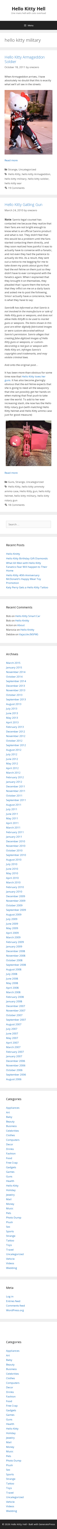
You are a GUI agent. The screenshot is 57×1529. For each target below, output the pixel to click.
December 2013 (15, 685)
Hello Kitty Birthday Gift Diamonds (27, 558)
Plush (9, 1222)
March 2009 (13, 937)
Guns (11, 482)
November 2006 (15, 1065)
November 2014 (15, 672)
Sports (10, 1231)
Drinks (10, 1149)
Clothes (10, 1135)
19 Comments (16, 188)
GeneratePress (47, 1524)
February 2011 (15, 832)
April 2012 (12, 768)
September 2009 (16, 910)
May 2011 (12, 818)
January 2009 (14, 946)
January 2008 (14, 1001)
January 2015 (14, 667)
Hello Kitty (14, 174)
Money (10, 1204)
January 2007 (14, 1056)
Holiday (11, 1190)
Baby (9, 1117)
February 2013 (15, 727)
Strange (12, 169)
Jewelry (10, 1194)
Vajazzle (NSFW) (28, 634)
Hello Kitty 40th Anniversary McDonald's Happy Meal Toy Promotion (23, 579)
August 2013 (13, 704)
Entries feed (13, 1301)
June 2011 (12, 814)
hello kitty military (16, 178)
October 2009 (14, 905)
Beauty (10, 1121)
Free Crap (12, 1162)
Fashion (11, 1153)
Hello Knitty (13, 553)
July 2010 (11, 864)
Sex (8, 1226)
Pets (8, 1213)
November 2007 (15, 1010)
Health (10, 1181)
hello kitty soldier (38, 178)
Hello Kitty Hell (28, 9)
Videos (10, 1263)
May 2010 (12, 873)
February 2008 (15, 997)
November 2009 (15, 900)
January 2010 (14, 891)
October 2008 (14, 960)
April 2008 (12, 987)
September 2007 (16, 1019)
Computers (12, 1140)
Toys (9, 1245)
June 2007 (12, 1033)
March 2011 (13, 827)
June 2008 (12, 978)
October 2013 (14, 695)
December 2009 (15, 896)
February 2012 (15, 777)
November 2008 (15, 955)
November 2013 (15, 690)
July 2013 (11, 708)
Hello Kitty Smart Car (27, 616)
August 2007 (13, 1024)
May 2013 (12, 717)
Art (8, 1112)
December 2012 (15, 731)
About (21, 625)
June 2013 (12, 713)
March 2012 (13, 772)
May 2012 (12, 763)
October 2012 (14, 740)
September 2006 (16, 1074)
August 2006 (13, 1079)
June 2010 (12, 868)
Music (9, 1208)
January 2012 (14, 781)
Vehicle (10, 1258)
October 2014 (14, 676)
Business (11, 1126)
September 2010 (16, 855)
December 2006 (15, 1061)
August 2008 (13, 969)
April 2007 (12, 1042)
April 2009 (12, 933)
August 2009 (13, 914)
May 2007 (12, 1038)
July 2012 (11, 754)
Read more (11, 160)
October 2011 (14, 795)
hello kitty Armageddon (36, 174)
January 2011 (14, 836)
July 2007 (11, 1029)
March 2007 (13, 1047)
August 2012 (13, 750)
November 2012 (15, 736)
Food (9, 1158)
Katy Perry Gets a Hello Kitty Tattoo (27, 587)
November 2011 (15, 791)
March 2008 (13, 992)
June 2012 (12, 759)
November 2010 (15, 846)
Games (10, 1171)
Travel (10, 1249)
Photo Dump (13, 1217)
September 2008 (16, 964)
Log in (9, 1296)
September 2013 (16, 699)
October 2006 (14, 1070)
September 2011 (16, 800)
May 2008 (12, 983)
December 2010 (15, 841)
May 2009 (12, 928)
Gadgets (11, 1167)
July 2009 (11, 919)
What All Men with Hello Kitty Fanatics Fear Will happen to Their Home (26, 566)
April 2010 (12, 878)
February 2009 (15, 942)
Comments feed (15, 1305)
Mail (9, 1199)
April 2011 (12, 823)
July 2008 (11, 974)
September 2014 (16, 681)
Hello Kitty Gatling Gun (23, 204)
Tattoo (10, 1240)
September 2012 (16, 745)
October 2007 (14, 1015)
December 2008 (15, 951)
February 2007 (15, 1051)
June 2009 (12, 923)
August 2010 (13, 859)
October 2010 (14, 850)
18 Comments (16, 505)
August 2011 (13, 804)
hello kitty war (13, 183)
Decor (9, 1144)
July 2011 (11, 809)
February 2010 (15, 887)
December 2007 (15, 1006)
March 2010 (13, 882)
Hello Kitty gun (28, 491)
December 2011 (15, 786)
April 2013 (12, 722)
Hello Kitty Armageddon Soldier (25, 59)
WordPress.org (15, 1310)
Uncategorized (27, 169)
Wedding (11, 1268)
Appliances (12, 1107)
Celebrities (12, 1130)
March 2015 (13, 663)
